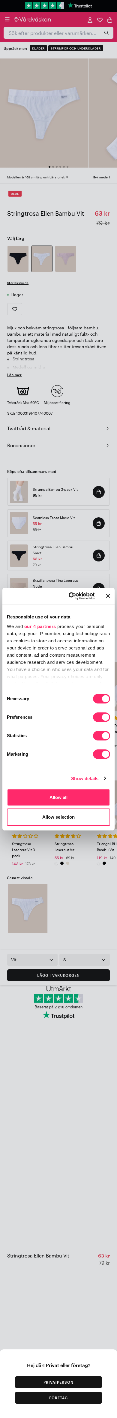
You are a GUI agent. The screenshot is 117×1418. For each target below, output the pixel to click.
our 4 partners (40, 626)
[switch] (101, 718)
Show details (84, 778)
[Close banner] (108, 596)
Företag (58, 1398)
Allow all (59, 797)
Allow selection (58, 817)
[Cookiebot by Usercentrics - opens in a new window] (71, 596)
